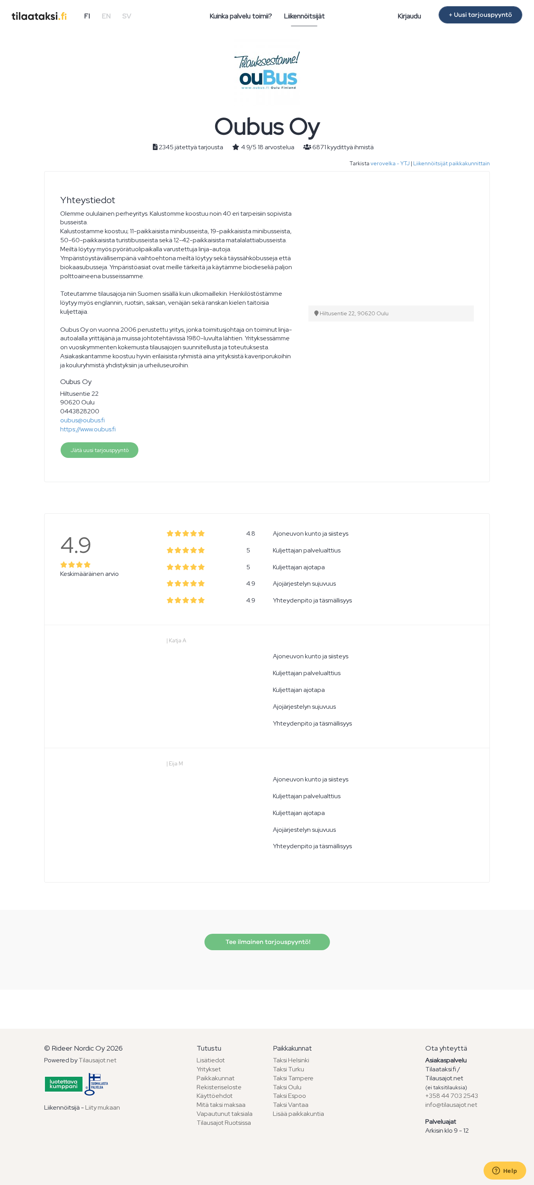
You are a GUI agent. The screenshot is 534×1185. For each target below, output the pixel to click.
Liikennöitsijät (304, 16)
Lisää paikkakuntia (298, 1114)
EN (106, 16)
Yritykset (209, 1069)
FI (87, 16)
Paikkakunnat (216, 1078)
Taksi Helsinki (291, 1060)
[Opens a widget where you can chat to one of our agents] (504, 1171)
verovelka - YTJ (390, 163)
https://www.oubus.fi (88, 429)
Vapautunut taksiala (225, 1114)
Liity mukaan (102, 1107)
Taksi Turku (288, 1069)
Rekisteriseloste (219, 1087)
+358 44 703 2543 (451, 1096)
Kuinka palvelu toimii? (241, 16)
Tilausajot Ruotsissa (224, 1123)
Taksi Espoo (289, 1096)
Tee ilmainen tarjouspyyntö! (267, 942)
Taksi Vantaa (290, 1105)
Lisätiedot (211, 1060)
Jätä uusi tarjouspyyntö (99, 450)
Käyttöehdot (215, 1096)
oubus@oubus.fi (82, 420)
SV (126, 16)
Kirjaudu (409, 16)
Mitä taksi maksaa (221, 1105)
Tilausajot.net (97, 1060)
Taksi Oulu (287, 1087)
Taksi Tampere (293, 1078)
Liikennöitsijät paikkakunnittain (451, 163)
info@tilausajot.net (451, 1105)
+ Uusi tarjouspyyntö (480, 15)
